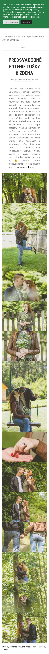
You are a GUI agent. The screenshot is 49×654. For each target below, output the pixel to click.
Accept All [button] (26, 22)
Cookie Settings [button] (11, 22)
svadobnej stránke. (26, 167)
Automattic (6, 650)
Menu (23, 47)
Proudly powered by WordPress (16, 647)
